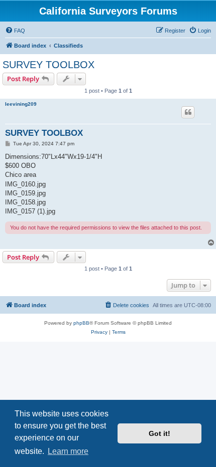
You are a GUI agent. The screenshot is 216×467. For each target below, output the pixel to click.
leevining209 (21, 104)
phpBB (81, 323)
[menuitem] (15, 31)
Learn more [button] (68, 451)
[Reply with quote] (187, 112)
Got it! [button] (159, 433)
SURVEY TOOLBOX (48, 64)
